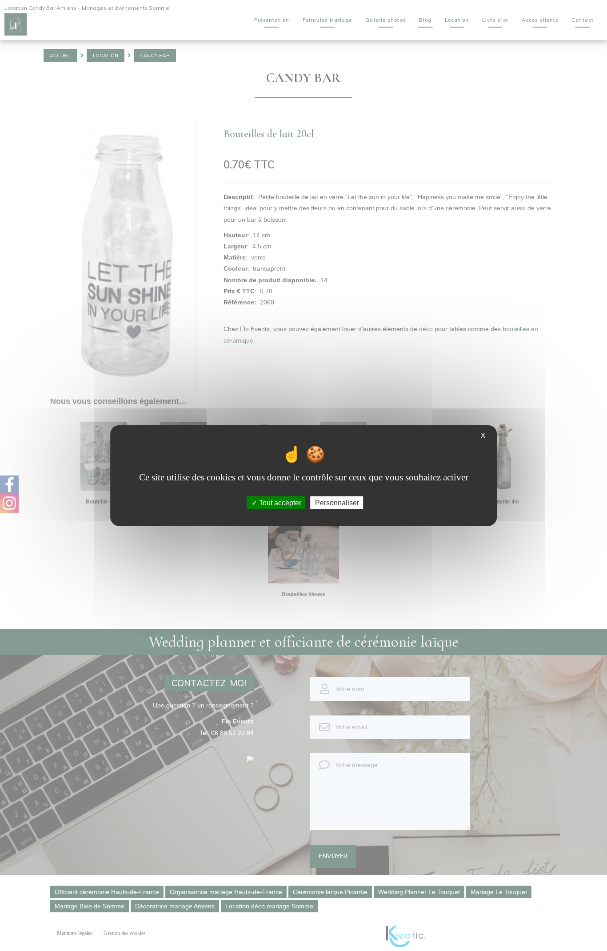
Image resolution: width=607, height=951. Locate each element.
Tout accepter (279, 502)
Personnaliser (337, 502)
